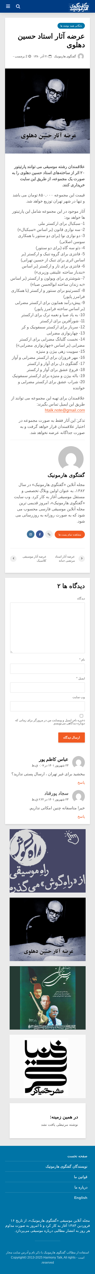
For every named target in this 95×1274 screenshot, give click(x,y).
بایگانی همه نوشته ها (71, 25)
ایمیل (80, 678)
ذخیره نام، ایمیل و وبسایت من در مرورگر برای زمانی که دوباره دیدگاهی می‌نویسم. (50, 722)
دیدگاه (81, 598)
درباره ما (80, 1187)
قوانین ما (80, 1177)
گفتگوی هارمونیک (65, 56)
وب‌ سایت (78, 697)
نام (82, 659)
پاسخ (81, 782)
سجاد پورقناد (56, 793)
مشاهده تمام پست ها (70, 534)
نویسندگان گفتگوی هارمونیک (66, 1166)
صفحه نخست (77, 1156)
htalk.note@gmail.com (65, 410)
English (80, 1198)
